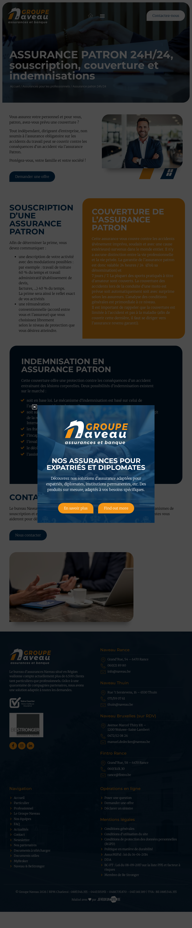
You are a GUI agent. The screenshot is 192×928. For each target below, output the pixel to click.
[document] (96, 464)
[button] (34, 407)
